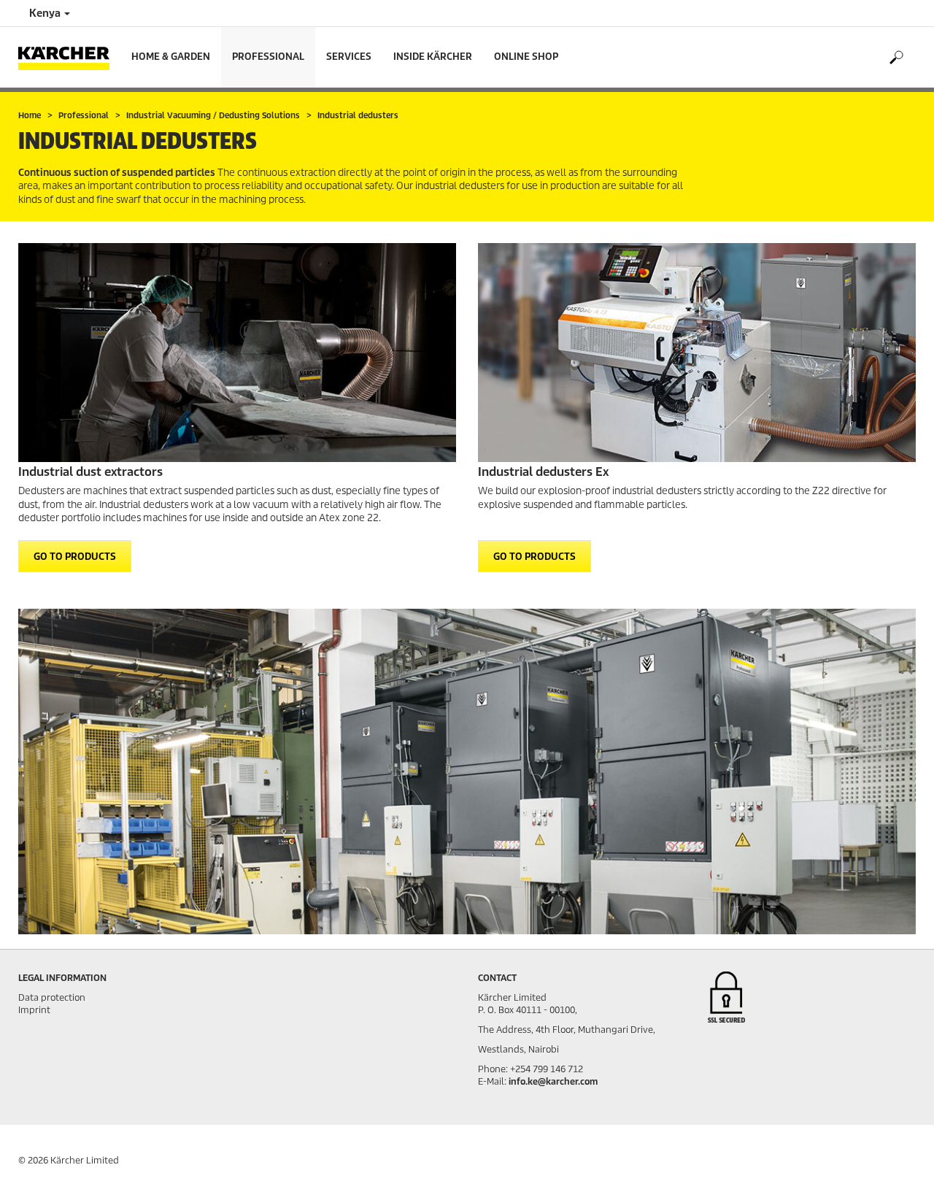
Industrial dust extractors (90, 472)
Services (348, 56)
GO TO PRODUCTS (75, 556)
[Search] (896, 58)
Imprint (34, 1009)
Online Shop (526, 56)
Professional (268, 56)
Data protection (51, 997)
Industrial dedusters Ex (543, 472)
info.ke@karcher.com (553, 1081)
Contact (497, 977)
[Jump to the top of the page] (897, 1152)
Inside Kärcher (432, 56)
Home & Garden (170, 56)
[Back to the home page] (69, 57)
